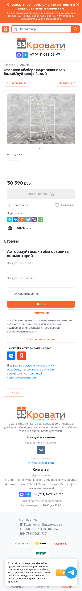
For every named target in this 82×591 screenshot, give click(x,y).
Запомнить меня (26, 294)
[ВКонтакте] (15, 219)
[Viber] (34, 219)
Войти (41, 304)
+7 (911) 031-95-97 (45, 54)
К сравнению (20, 205)
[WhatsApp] (40, 219)
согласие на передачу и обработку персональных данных (30, 367)
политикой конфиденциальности (24, 375)
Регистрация (41, 312)
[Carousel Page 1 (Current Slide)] (39, 148)
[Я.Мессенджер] (9, 219)
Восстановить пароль (41, 339)
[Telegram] (28, 219)
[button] (5, 29)
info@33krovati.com (41, 463)
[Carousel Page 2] (42, 148)
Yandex (21, 355)
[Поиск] (75, 29)
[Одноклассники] (22, 219)
